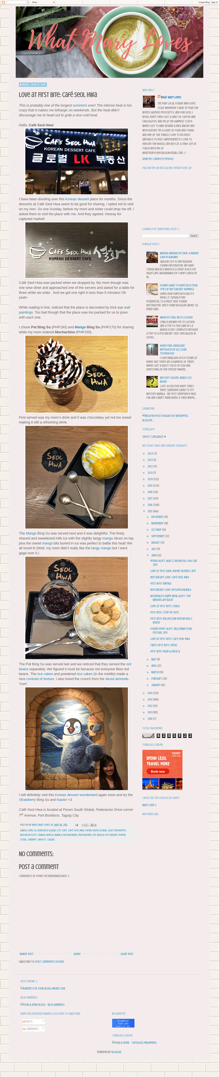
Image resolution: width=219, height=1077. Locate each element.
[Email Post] (76, 824)
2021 (150, 473)
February (156, 679)
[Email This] (83, 825)
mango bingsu (46, 834)
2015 (150, 511)
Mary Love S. (149, 805)
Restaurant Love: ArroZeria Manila (170, 590)
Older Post (127, 954)
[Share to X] (89, 825)
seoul (23, 839)
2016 (150, 505)
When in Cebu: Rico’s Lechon (176, 317)
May (154, 659)
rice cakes (45, 674)
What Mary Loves (171, 97)
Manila (58, 834)
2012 (150, 706)
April (154, 666)
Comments (32, 1029)
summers (80, 105)
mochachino (85, 834)
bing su (32, 830)
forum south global (96, 830)
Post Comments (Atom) (49, 962)
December (157, 517)
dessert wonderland (82, 795)
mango (107, 538)
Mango (80, 327)
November (157, 523)
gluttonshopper (117, 830)
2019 (150, 485)
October (156, 530)
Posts (28, 1021)
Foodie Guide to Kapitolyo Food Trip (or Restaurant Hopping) (179, 287)
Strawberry (27, 800)
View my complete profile (158, 159)
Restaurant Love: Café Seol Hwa (169, 577)
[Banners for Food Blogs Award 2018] (43, 988)
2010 (150, 719)
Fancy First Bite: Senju (163, 645)
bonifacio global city (49, 830)
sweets (42, 839)
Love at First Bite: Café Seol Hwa (170, 639)
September (158, 536)
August (155, 542)
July (154, 549)
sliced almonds (116, 679)
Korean (71, 199)
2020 (150, 479)
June (154, 555)
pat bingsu (98, 834)
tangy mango (101, 548)
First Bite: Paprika (160, 583)
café (64, 830)
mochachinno (70, 834)
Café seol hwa (76, 830)
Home (77, 954)
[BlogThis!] (86, 825)
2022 (150, 466)
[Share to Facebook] (92, 825)
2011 (149, 712)
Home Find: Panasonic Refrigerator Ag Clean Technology (173, 349)
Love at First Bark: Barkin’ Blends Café (173, 571)
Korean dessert (28, 834)
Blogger (116, 1052)
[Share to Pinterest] (95, 825)
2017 (150, 498)
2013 (150, 699)
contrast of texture (40, 679)
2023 (150, 460)
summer (32, 839)
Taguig (51, 839)
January (156, 685)
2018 (150, 492)
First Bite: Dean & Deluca (165, 651)
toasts (61, 800)
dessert (83, 199)
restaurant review (115, 834)
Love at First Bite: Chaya (165, 606)
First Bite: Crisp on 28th (164, 612)
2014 (150, 693)
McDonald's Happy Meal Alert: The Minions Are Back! (170, 598)
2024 (150, 453)
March (155, 672)
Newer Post (27, 954)
